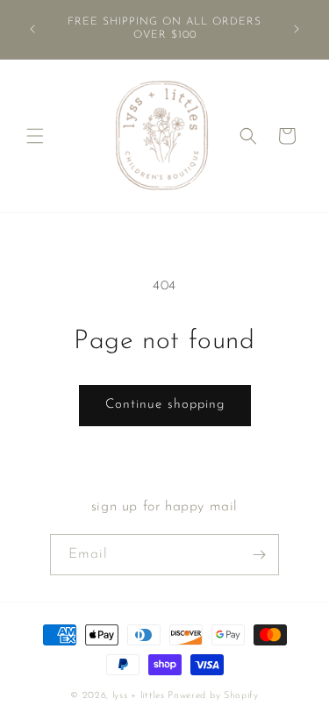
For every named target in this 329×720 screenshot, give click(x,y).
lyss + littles (138, 696)
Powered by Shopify (213, 696)
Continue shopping (165, 404)
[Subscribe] (259, 554)
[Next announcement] (296, 29)
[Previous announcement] (32, 29)
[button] (35, 136)
